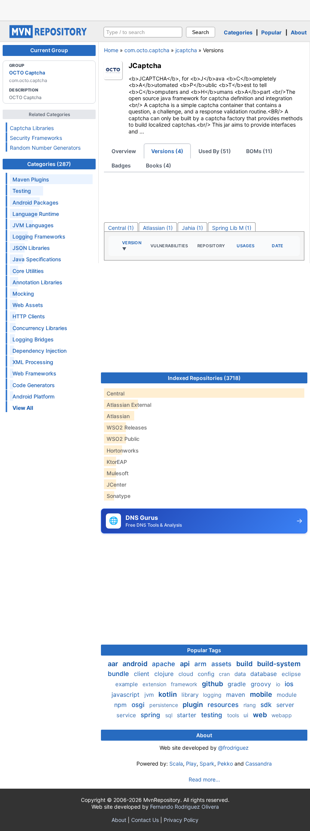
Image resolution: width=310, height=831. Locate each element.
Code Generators (33, 385)
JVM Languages (33, 225)
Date (277, 245)
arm (201, 664)
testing (212, 715)
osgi (139, 705)
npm (121, 705)
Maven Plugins (30, 179)
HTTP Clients (28, 316)
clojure (164, 674)
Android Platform (33, 396)
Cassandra (258, 763)
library (190, 694)
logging (213, 694)
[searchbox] (143, 32)
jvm (149, 694)
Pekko (225, 763)
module (287, 694)
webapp (281, 715)
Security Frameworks (36, 138)
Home (111, 50)
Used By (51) (214, 151)
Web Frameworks (34, 373)
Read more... (204, 779)
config (207, 674)
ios (289, 684)
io (279, 684)
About (299, 32)
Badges (121, 165)
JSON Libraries (31, 248)
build (245, 664)
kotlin (168, 694)
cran (225, 674)
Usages (245, 245)
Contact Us (145, 820)
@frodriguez (233, 747)
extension (155, 684)
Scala (176, 763)
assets (222, 664)
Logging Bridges (33, 339)
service (127, 715)
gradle (238, 684)
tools (233, 715)
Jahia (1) (192, 228)
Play (191, 763)
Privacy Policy (181, 820)
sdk (266, 705)
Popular (271, 32)
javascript (126, 694)
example (127, 684)
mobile (262, 694)
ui (246, 715)
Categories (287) (49, 164)
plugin (194, 705)
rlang (250, 705)
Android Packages (35, 202)
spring (151, 715)
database (264, 674)
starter (187, 715)
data (240, 674)
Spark (207, 763)
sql (169, 715)
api (185, 664)
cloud (186, 674)
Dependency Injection (39, 350)
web (260, 715)
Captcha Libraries (32, 128)
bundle (119, 674)
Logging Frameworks (38, 236)
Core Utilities (28, 271)
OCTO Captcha (27, 73)
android (135, 664)
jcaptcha (186, 50)
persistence (164, 705)
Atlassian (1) (158, 228)
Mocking (23, 293)
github (213, 684)
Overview (124, 151)
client (142, 674)
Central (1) (121, 228)
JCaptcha (145, 65)
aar (113, 664)
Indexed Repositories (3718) (204, 378)
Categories (238, 32)
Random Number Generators (45, 147)
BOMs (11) (259, 151)
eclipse (291, 674)
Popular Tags (204, 650)
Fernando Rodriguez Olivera (184, 806)
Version (131, 242)
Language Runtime (35, 214)
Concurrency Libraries (39, 328)
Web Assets (27, 305)
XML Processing (32, 362)
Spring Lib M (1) (231, 228)
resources (224, 705)
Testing (21, 191)
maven (236, 694)
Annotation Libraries (37, 282)
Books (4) (158, 165)
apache (164, 664)
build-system (279, 664)
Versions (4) (167, 151)
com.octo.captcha (146, 50)
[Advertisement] (155, 9)
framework (185, 684)
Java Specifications (36, 259)
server (285, 705)
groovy (262, 684)
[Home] (49, 36)
